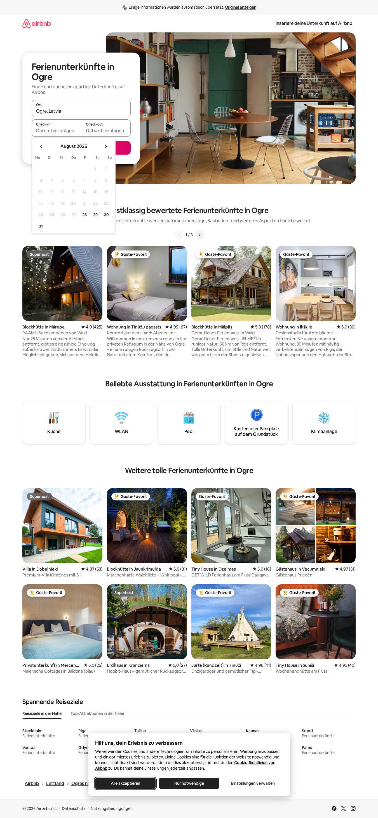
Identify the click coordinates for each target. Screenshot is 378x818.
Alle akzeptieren (125, 783)
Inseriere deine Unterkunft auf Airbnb (314, 23)
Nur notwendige (189, 783)
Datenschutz (73, 808)
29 (95, 214)
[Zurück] (178, 234)
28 (84, 214)
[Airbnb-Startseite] (36, 23)
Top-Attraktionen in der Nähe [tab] (97, 713)
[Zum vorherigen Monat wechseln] (41, 146)
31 (41, 226)
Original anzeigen (240, 7)
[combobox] (81, 111)
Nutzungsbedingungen (112, 808)
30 (106, 214)
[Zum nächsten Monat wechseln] (105, 146)
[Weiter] (199, 234)
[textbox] (56, 130)
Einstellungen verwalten (253, 783)
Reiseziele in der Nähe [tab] (42, 713)
